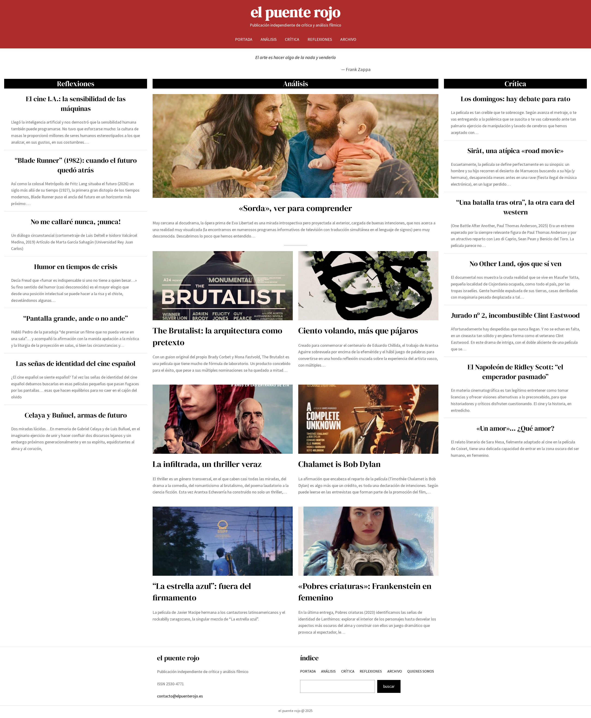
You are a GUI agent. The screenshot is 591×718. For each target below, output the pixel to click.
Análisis (295, 84)
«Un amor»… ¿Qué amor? (515, 428)
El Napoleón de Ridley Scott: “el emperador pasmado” (515, 371)
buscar (389, 686)
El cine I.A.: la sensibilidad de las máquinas (76, 103)
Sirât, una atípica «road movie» (515, 150)
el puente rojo (296, 12)
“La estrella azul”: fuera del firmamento (202, 591)
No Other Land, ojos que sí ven (515, 263)
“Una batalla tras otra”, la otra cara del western (515, 207)
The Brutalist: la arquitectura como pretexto (217, 336)
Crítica (515, 84)
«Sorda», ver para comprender (295, 208)
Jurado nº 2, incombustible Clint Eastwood (515, 315)
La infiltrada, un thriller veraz (207, 464)
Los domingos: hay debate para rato (515, 99)
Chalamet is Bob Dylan (339, 464)
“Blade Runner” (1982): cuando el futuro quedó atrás (76, 165)
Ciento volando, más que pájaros (358, 330)
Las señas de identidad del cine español (76, 363)
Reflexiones (75, 84)
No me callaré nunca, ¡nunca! (76, 221)
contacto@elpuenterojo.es (180, 696)
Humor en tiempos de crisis (75, 266)
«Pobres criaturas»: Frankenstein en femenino (364, 591)
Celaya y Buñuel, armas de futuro (76, 415)
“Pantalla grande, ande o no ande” (75, 318)
